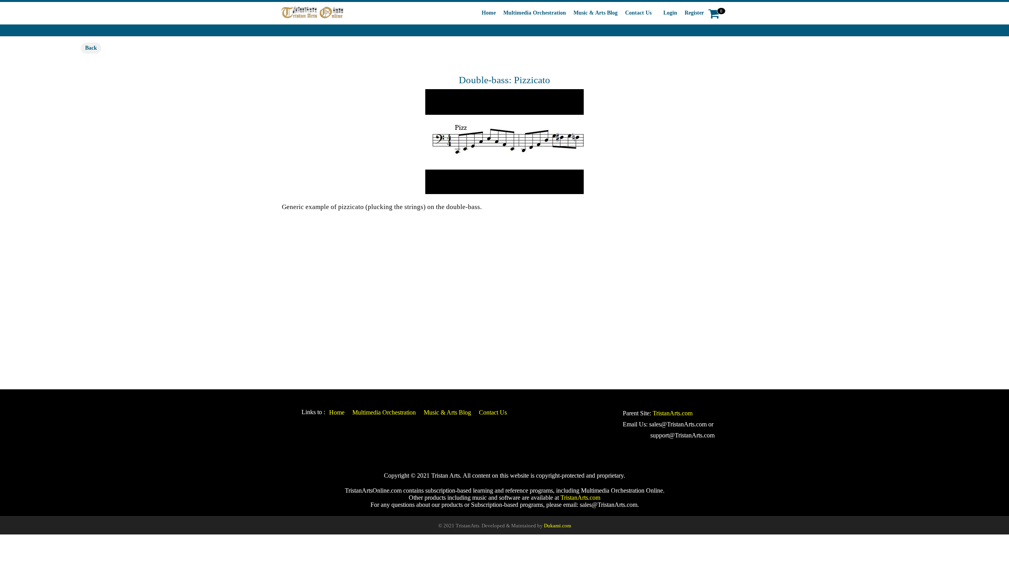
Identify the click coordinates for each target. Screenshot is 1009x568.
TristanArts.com (673, 413)
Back (91, 48)
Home (489, 13)
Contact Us (638, 13)
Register (694, 13)
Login (670, 13)
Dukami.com (557, 526)
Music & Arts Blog (595, 13)
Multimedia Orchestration (534, 13)
